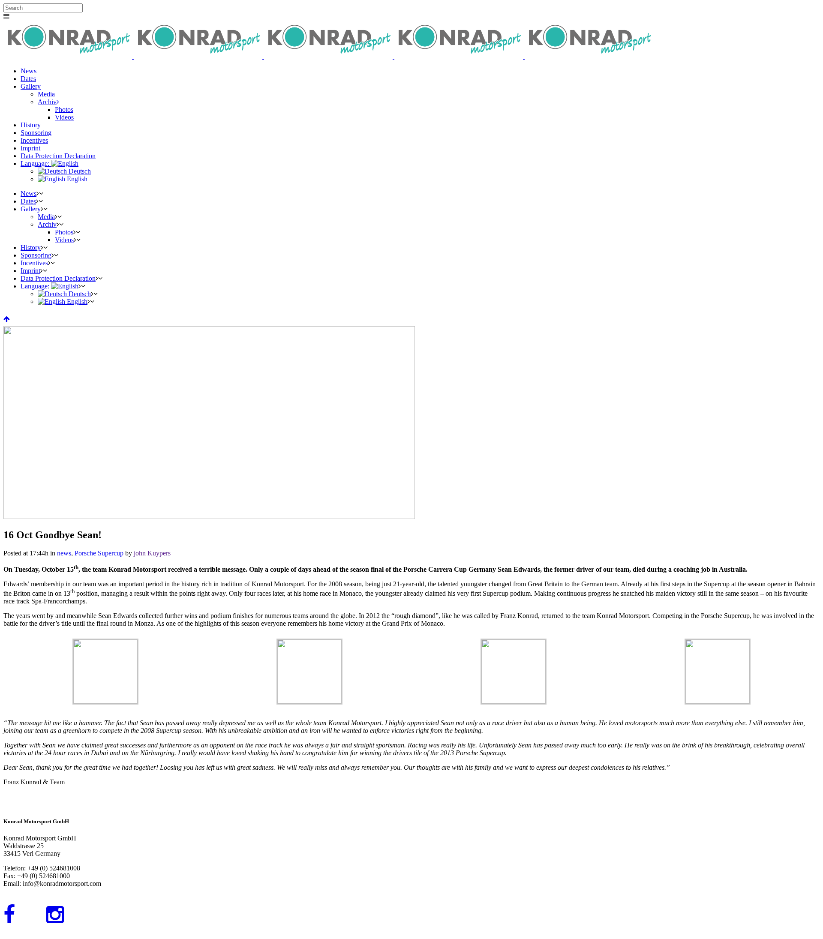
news (64, 553)
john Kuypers (152, 553)
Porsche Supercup (99, 553)
